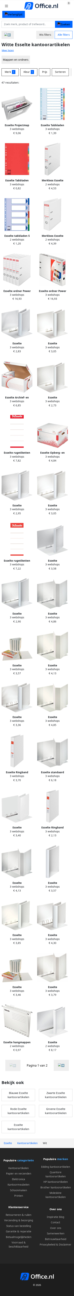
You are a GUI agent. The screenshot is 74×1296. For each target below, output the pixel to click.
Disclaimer (65, 1244)
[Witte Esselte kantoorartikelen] (61, 1065)
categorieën (25, 1160)
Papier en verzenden (18, 1173)
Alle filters (64, 34)
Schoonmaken (18, 1190)
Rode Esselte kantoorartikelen (18, 1111)
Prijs (44, 72)
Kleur (28, 72)
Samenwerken (55, 1233)
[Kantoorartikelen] (8, 35)
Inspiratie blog (55, 1217)
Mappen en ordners (15, 59)
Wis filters (45, 34)
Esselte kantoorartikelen (18, 1127)
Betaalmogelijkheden (18, 1237)
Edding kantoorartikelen (55, 1167)
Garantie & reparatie (18, 1231)
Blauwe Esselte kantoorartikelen (18, 1095)
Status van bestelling (18, 1226)
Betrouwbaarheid (55, 1239)
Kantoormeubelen (18, 1184)
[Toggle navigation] (6, 6)
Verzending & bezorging (18, 1220)
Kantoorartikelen (18, 1168)
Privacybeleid (47, 1244)
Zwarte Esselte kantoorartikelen (56, 1095)
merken (62, 1159)
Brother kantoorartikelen (55, 1187)
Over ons (55, 1228)
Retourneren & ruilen (18, 1215)
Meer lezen (8, 50)
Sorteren (60, 72)
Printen (18, 1195)
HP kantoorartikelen (55, 1182)
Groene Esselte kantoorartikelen (56, 1111)
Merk (9, 72)
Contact (55, 1222)
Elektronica (18, 1179)
